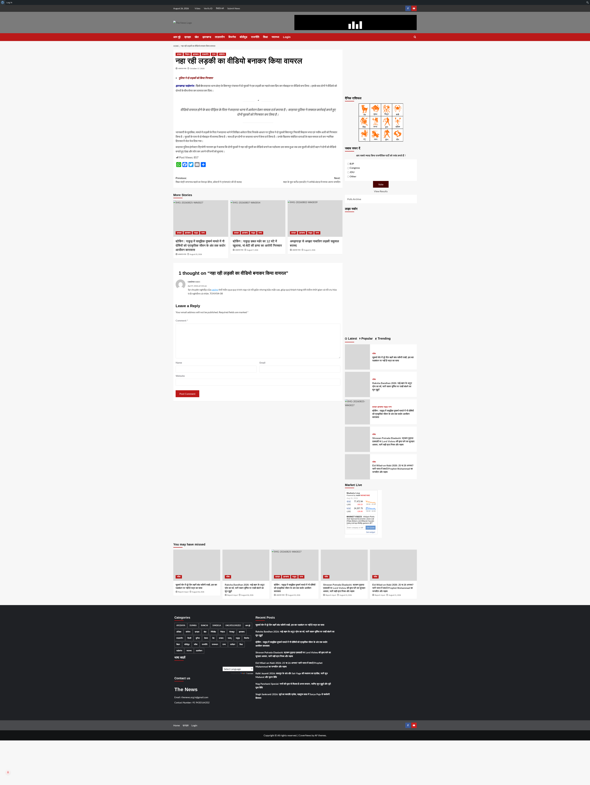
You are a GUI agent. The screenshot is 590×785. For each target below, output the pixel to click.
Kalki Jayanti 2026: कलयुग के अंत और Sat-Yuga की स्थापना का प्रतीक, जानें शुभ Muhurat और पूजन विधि (292, 675)
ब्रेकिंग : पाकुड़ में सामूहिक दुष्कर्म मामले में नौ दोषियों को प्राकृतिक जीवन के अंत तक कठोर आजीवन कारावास (200, 246)
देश (213, 638)
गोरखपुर (231, 632)
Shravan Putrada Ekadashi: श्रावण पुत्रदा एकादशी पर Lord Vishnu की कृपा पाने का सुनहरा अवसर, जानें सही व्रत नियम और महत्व (393, 441)
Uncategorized (233, 625)
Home (176, 725)
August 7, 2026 (252, 250)
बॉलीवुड (243, 37)
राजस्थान (215, 644)
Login (287, 37)
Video (197, 8)
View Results (381, 191)
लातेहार (232, 644)
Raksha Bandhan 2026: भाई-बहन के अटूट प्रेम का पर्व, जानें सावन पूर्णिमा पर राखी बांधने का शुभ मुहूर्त (392, 386)
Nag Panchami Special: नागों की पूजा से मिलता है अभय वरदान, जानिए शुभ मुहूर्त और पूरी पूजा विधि (293, 686)
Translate (249, 673)
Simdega (216, 625)
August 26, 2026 (198, 592)
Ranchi (204, 625)
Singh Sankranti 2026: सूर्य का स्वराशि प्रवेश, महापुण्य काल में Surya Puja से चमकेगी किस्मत (293, 696)
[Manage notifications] (8, 772)
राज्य (213, 54)
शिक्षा (265, 37)
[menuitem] (2, 2)
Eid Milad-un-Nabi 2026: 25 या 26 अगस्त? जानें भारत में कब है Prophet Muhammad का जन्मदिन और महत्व (392, 468)
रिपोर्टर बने (220, 8)
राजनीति (255, 37)
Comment (182, 320)
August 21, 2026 (395, 595)
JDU (352, 172)
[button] (415, 37)
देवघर (206, 638)
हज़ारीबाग (199, 651)
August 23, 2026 (346, 595)
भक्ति (374, 353)
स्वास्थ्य (275, 37)
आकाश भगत (182, 68)
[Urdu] (251, 664)
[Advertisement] (381, 71)
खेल (197, 37)
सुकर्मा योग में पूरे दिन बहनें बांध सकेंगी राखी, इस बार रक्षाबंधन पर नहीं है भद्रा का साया (290, 625)
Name (179, 363)
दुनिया (198, 638)
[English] (245, 664)
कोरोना (188, 632)
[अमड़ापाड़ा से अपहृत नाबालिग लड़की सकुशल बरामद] (315, 218)
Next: (311, 180)
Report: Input (183, 592)
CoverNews (305, 735)
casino (191, 281)
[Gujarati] (248, 664)
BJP (352, 164)
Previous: (209, 180)
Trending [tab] (384, 338)
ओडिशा (178, 632)
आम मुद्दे (177, 37)
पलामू (229, 638)
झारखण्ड (207, 37)
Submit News (233, 8)
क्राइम (187, 37)
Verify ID (208, 8)
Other (353, 176)
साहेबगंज (222, 54)
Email (262, 363)
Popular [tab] (366, 338)
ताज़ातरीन (220, 37)
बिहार (178, 644)
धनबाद (221, 638)
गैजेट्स (187, 54)
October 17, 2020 (197, 68)
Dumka (193, 625)
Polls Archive (354, 199)
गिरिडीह (213, 632)
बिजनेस (232, 37)
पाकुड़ (196, 233)
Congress (355, 168)
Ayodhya (180, 625)
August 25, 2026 (196, 254)
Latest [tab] (352, 338)
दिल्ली (189, 638)
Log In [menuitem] (9, 2)
